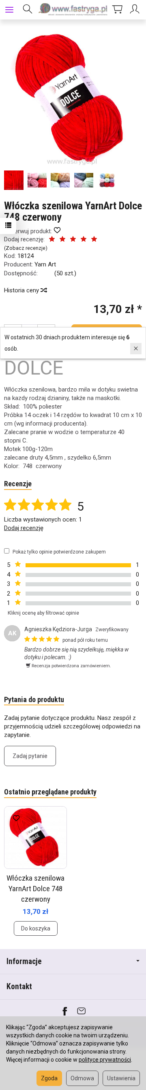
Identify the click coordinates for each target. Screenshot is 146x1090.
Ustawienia (121, 1078)
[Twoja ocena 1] (52, 240)
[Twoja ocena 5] (94, 240)
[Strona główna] (73, 9)
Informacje (24, 961)
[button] (72, 98)
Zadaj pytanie (30, 756)
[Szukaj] (27, 9)
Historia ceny (22, 290)
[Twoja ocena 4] (83, 240)
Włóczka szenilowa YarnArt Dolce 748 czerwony (35, 888)
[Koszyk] (117, 9)
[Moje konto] (136, 9)
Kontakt (19, 986)
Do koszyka (35, 928)
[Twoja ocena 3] (73, 240)
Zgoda (49, 1078)
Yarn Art (45, 264)
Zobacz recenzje (25, 248)
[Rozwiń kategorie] (9, 9)
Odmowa (82, 1078)
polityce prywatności (105, 1059)
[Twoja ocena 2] (62, 240)
